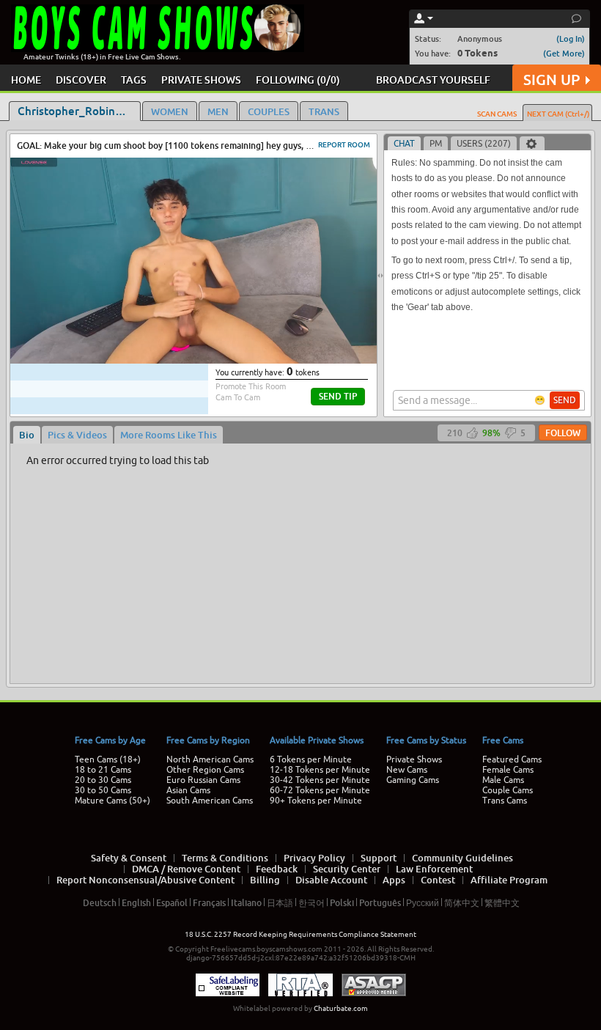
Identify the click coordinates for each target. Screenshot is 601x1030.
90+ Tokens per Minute (316, 800)
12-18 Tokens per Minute (320, 770)
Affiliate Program (509, 880)
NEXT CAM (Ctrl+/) (558, 113)
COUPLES (269, 111)
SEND (564, 400)
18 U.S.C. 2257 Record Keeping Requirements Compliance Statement (300, 934)
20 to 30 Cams (103, 780)
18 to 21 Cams (103, 770)
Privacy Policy (314, 858)
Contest (438, 880)
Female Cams (508, 770)
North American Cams (210, 759)
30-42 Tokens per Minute (320, 780)
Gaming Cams (412, 780)
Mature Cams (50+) (112, 800)
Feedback (277, 869)
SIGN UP (551, 79)
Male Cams (503, 780)
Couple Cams (507, 790)
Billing (265, 880)
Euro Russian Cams (203, 780)
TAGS (134, 79)
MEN (218, 111)
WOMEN (169, 111)
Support (379, 858)
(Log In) (570, 38)
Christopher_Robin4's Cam (79, 110)
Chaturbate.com (341, 1008)
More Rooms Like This (168, 435)
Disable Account (331, 880)
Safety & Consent (128, 858)
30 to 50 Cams (103, 790)
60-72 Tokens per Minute (320, 790)
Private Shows (414, 759)
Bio (26, 435)
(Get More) (564, 53)
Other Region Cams (205, 770)
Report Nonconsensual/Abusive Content (145, 880)
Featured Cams (512, 759)
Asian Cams (188, 790)
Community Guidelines (462, 858)
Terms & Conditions (225, 858)
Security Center (346, 869)
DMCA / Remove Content (186, 869)
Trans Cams (504, 800)
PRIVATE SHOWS (201, 79)
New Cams (406, 770)
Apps (394, 880)
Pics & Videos (77, 435)
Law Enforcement (434, 869)
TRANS (324, 111)
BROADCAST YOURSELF (433, 79)
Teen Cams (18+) (108, 759)
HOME (26, 79)
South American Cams (209, 800)
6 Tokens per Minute (311, 759)
